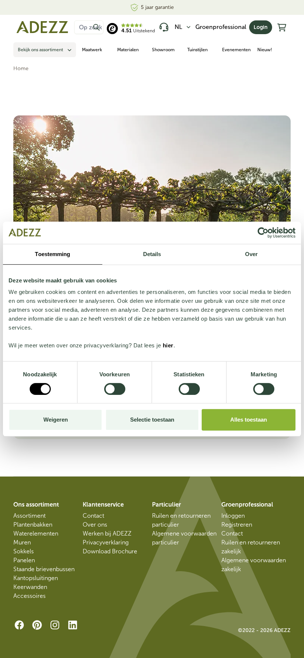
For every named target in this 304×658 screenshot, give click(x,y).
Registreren (236, 524)
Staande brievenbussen (44, 569)
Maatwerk (92, 49)
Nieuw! (264, 49)
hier (168, 345)
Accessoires (29, 595)
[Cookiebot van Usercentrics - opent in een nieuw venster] (263, 232)
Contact (93, 515)
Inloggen (233, 515)
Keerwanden (30, 586)
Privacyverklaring (106, 542)
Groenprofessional (220, 26)
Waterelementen (35, 533)
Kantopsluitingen (35, 578)
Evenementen (236, 49)
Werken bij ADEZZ (107, 533)
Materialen (128, 49)
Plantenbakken (32, 524)
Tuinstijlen (197, 49)
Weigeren (55, 419)
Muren (22, 542)
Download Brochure (110, 551)
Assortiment (29, 515)
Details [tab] (152, 254)
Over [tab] (251, 254)
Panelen (24, 560)
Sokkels (23, 551)
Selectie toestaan (152, 419)
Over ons (95, 524)
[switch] (114, 389)
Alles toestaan (248, 419)
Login (261, 27)
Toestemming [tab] (52, 254)
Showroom (163, 49)
